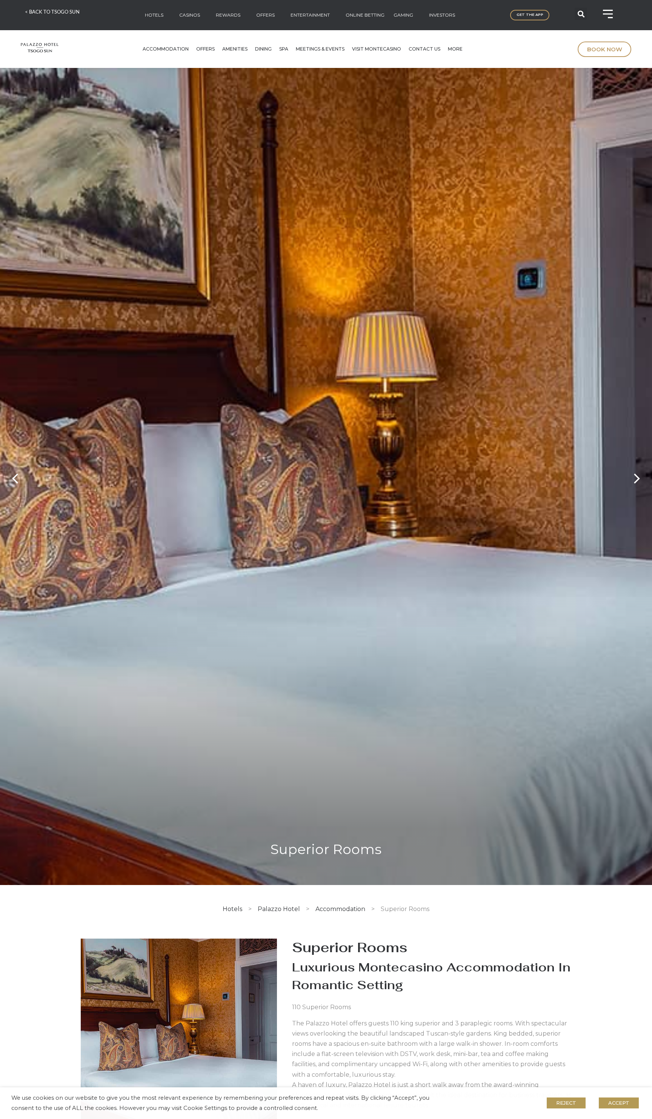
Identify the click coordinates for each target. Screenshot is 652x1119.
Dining (263, 49)
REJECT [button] (566, 1103)
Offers (205, 49)
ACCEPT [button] (618, 1103)
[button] (581, 14)
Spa (283, 49)
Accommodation (166, 49)
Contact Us (424, 49)
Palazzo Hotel (279, 909)
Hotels (232, 909)
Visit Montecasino (376, 49)
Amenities (235, 49)
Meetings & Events (320, 49)
